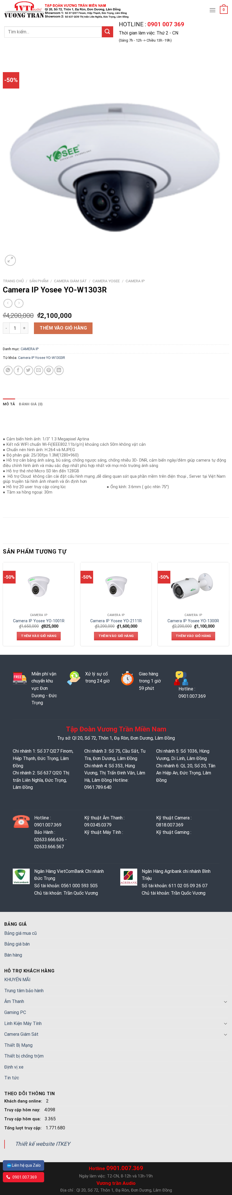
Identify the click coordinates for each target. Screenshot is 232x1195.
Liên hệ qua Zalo (26, 1165)
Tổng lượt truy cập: (23, 1128)
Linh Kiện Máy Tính (23, 1023)
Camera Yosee (106, 281)
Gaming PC (15, 1012)
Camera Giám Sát (70, 281)
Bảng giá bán (17, 944)
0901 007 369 (165, 24)
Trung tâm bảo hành (24, 990)
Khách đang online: (23, 1101)
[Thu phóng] (10, 260)
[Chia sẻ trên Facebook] (18, 370)
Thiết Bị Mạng (18, 1045)
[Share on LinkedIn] (59, 370)
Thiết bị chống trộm (24, 1056)
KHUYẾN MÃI (17, 979)
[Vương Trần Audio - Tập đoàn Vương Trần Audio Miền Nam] (67, 10)
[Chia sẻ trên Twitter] (28, 370)
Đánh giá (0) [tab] (31, 404)
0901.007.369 (24, 1177)
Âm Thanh (14, 1001)
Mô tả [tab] (9, 404)
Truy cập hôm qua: (23, 1119)
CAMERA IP (135, 281)
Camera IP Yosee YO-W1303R (41, 358)
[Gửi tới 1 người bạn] (38, 370)
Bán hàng (13, 955)
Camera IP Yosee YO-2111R (116, 621)
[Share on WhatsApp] (8, 370)
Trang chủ (13, 281)
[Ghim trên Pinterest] (48, 370)
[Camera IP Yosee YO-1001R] (39, 586)
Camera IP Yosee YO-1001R (39, 621)
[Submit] (107, 31)
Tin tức (11, 1077)
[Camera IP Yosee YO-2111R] (116, 586)
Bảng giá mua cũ (20, 933)
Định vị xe (13, 1067)
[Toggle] (225, 1001)
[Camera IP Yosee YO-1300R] (193, 586)
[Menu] (212, 10)
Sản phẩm (38, 281)
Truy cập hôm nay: (22, 1110)
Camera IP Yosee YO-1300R (193, 621)
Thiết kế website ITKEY (42, 1144)
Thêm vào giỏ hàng (63, 328)
